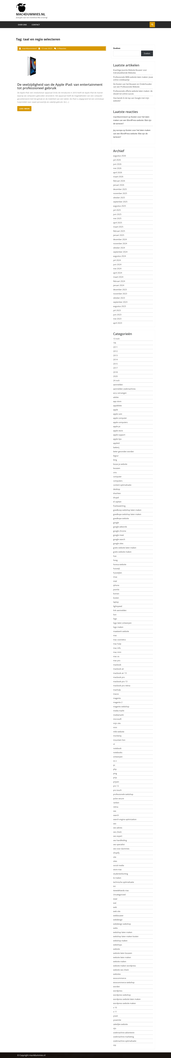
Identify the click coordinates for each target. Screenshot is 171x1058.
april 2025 (117, 222)
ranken (116, 802)
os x (115, 761)
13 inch (116, 338)
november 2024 (120, 243)
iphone (116, 585)
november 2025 (120, 193)
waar (115, 899)
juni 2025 (117, 214)
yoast (115, 1016)
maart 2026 (118, 176)
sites (115, 861)
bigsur (116, 455)
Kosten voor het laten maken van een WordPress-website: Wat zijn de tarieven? (132, 120)
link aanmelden (119, 610)
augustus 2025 (119, 206)
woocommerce (119, 978)
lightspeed (117, 606)
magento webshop (121, 706)
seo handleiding (120, 840)
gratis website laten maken (124, 547)
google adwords (120, 526)
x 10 (115, 1007)
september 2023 (120, 302)
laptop (116, 602)
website (116, 949)
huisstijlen (117, 572)
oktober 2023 (119, 298)
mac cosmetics (119, 639)
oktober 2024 (119, 247)
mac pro (116, 660)
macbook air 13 (120, 673)
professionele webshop (123, 794)
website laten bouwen (122, 953)
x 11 (115, 1011)
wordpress (117, 990)
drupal (116, 497)
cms (115, 472)
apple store (118, 430)
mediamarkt (118, 715)
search (116, 815)
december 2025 (120, 189)
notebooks (117, 752)
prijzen (116, 781)
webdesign (117, 919)
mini (115, 727)
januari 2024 (118, 285)
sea (114, 811)
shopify (116, 852)
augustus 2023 (119, 306)
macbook (117, 664)
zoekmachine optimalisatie (124, 1041)
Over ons (22, 24)
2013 (115, 355)
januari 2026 (118, 185)
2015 (115, 363)
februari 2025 (119, 231)
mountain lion (119, 740)
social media (118, 865)
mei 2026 (117, 168)
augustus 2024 (119, 256)
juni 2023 (117, 314)
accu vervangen (120, 393)
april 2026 (117, 172)
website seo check (121, 970)
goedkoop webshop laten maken (127, 510)
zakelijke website (120, 1024)
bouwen (116, 468)
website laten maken (122, 957)
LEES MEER (24, 108)
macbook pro (119, 677)
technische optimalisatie (123, 882)
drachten (117, 493)
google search (119, 539)
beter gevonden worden (123, 451)
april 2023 (117, 323)
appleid (116, 443)
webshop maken (120, 940)
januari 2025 (118, 235)
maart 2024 (118, 277)
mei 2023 (117, 318)
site (114, 857)
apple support (119, 434)
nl (114, 744)
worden (116, 986)
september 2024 (120, 252)
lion (114, 614)
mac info (117, 648)
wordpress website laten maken (127, 999)
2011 (115, 347)
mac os (116, 656)
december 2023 (120, 289)
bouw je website (120, 464)
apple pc (116, 426)
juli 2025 (117, 210)
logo (115, 618)
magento (117, 698)
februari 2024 (119, 281)
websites (117, 974)
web (115, 907)
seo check (117, 832)
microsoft (117, 719)
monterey (117, 735)
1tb (114, 343)
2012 (115, 351)
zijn (114, 1028)
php (115, 769)
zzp (114, 1045)
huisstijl (116, 568)
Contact (36, 24)
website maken (119, 961)
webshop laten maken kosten (125, 936)
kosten (116, 598)
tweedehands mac (121, 890)
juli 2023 (117, 310)
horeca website (119, 564)
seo (114, 823)
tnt (114, 886)
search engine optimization (124, 819)
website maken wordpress (124, 965)
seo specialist (119, 844)
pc (114, 765)
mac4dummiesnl (120, 117)
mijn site (117, 723)
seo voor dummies (121, 848)
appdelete (117, 405)
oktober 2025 (119, 197)
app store (117, 401)
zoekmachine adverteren (123, 1032)
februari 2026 (119, 181)
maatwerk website (121, 631)
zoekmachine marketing (123, 1036)
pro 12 (116, 786)
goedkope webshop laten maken (127, 514)
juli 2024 (117, 260)
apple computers (120, 422)
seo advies (117, 827)
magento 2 (117, 702)
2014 (115, 359)
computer (117, 476)
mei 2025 (117, 218)
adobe (116, 397)
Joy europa (117, 130)
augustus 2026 (119, 155)
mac (115, 635)
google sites (118, 543)
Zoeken (116, 48)
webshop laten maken (122, 932)
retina (115, 807)
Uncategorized (119, 894)
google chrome (119, 531)
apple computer (120, 418)
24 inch (116, 380)
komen (116, 593)
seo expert (117, 836)
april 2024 (117, 273)
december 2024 (120, 239)
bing (115, 460)
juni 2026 (117, 164)
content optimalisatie (122, 485)
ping (115, 773)
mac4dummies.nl (30, 14)
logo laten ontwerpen (122, 623)
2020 (115, 376)
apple (115, 409)
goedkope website (121, 518)
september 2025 (120, 201)
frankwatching (119, 506)
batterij (116, 447)
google (116, 522)
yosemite (117, 1020)
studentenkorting (120, 873)
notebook (117, 748)
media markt (118, 710)
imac (115, 577)
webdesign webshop (122, 924)
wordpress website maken (124, 1003)
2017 (115, 368)
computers (117, 481)
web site (116, 911)
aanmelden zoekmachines (124, 389)
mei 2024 (117, 268)
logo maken (118, 627)
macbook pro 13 (120, 681)
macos (116, 694)
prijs (115, 777)
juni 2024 (117, 264)
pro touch (117, 790)
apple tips (117, 439)
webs (115, 928)
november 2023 (120, 293)
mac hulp (117, 643)
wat (114, 903)
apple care (117, 414)
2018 (115, 372)
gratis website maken (122, 552)
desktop (116, 489)
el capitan (117, 501)
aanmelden (118, 384)
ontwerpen (118, 756)
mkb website (118, 731)
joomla (116, 589)
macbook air (118, 669)
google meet (118, 535)
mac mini (117, 652)
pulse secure (118, 798)
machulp (117, 690)
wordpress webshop (122, 995)
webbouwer (118, 915)
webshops (117, 944)
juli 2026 (117, 160)
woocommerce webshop (123, 982)
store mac (117, 869)
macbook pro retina (121, 685)
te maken (117, 878)
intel (115, 581)
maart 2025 (118, 226)
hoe (114, 556)
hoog (115, 560)
